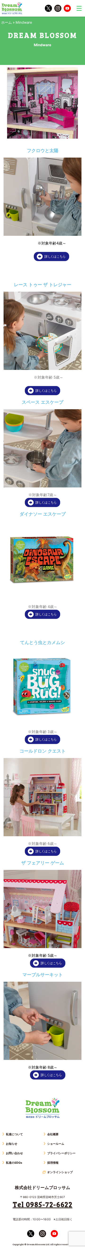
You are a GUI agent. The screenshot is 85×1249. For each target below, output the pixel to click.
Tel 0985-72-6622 (42, 1204)
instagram (57, 8)
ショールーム (55, 1143)
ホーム (6, 22)
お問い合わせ (14, 1153)
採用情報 (53, 1162)
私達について (14, 1134)
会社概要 (53, 1134)
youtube (67, 8)
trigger (79, 8)
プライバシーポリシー (61, 1153)
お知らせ (11, 1143)
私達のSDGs (14, 1162)
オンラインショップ (60, 1172)
